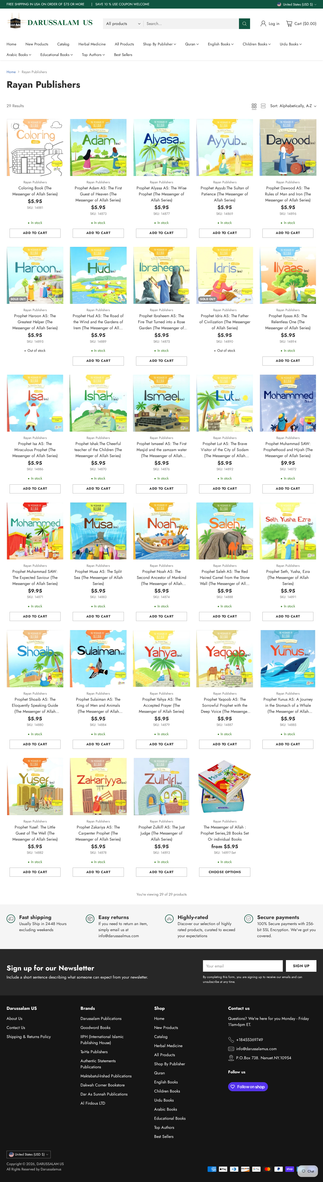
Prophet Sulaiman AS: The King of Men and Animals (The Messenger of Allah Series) (98, 708)
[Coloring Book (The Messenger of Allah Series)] (35, 147)
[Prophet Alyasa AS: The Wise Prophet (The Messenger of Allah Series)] (161, 147)
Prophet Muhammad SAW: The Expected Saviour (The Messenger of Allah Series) (35, 577)
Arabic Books (165, 1109)
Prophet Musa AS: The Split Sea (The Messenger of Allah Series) (98, 577)
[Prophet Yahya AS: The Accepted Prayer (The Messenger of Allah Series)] (161, 658)
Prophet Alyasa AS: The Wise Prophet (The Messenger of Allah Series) (161, 194)
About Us (14, 1018)
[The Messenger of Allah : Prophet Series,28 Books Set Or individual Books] (224, 786)
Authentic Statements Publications (98, 1064)
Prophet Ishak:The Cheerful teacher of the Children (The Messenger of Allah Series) (98, 450)
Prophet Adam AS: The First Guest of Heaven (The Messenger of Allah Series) (98, 194)
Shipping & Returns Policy (29, 1037)
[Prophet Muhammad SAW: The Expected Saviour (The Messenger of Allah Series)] (35, 531)
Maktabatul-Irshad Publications (105, 1076)
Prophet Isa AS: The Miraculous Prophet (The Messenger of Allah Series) (35, 450)
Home (11, 71)
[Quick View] (57, 125)
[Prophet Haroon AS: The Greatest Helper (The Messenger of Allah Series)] (35, 275)
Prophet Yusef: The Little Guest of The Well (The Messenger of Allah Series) (35, 833)
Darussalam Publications (100, 1018)
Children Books (167, 1091)
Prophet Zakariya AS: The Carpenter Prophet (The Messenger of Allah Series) (98, 833)
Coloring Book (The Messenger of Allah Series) (35, 191)
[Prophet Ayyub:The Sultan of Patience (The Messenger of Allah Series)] (224, 147)
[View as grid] (254, 106)
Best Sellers (163, 1136)
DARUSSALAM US (50, 1163)
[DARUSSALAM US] (51, 24)
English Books (166, 1082)
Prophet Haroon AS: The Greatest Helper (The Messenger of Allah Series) (35, 322)
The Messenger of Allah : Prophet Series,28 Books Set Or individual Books (225, 833)
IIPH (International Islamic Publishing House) (102, 1040)
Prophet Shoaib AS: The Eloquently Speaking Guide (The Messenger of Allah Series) (35, 708)
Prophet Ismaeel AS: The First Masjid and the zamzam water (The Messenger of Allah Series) (162, 453)
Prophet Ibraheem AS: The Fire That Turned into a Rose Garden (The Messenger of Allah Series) (161, 325)
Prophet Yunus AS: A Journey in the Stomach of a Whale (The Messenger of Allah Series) (288, 708)
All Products (164, 1055)
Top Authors (164, 1127)
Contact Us (16, 1027)
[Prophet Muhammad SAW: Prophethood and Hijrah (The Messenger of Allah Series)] (288, 403)
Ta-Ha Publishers (93, 1052)
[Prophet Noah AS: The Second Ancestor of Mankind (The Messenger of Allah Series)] (161, 531)
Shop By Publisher (169, 1064)
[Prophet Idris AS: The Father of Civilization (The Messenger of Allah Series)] (224, 275)
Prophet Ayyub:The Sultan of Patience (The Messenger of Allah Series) (225, 194)
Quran (159, 1073)
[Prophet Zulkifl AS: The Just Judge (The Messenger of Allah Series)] (161, 786)
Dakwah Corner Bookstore (102, 1085)
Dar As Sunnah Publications (103, 1094)
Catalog (161, 1037)
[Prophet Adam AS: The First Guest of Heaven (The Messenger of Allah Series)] (98, 147)
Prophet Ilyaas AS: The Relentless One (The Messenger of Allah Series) (288, 322)
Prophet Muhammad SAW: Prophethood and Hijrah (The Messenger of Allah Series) (288, 450)
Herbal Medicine (168, 1046)
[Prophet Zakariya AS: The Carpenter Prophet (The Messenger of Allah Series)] (98, 786)
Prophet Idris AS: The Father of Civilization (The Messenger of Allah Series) (224, 322)
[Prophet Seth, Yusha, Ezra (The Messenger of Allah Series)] (288, 531)
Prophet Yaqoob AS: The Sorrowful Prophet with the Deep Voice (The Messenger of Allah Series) (225, 708)
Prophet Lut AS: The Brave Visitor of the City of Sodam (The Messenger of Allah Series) (225, 453)
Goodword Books (95, 1027)
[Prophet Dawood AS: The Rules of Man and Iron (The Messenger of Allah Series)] (288, 147)
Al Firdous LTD (92, 1103)
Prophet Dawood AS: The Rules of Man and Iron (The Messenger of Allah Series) (288, 194)
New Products (166, 1027)
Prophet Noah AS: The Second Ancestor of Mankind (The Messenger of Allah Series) (161, 581)
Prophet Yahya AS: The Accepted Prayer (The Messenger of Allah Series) (161, 705)
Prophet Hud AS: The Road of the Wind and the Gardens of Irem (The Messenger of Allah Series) (98, 325)
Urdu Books (164, 1100)
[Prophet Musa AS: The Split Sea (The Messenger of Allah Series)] (98, 531)
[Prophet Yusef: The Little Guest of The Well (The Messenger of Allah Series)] (35, 786)
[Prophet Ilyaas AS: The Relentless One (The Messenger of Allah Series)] (288, 275)
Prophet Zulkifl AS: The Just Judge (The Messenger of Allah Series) (162, 833)
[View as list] (263, 106)
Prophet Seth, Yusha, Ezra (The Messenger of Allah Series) (288, 577)
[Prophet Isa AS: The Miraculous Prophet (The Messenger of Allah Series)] (35, 403)
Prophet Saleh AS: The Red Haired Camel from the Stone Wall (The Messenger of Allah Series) (225, 581)
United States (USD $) (298, 4)
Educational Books (169, 1118)
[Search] (244, 23)
